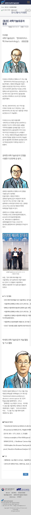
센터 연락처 (13, 492)
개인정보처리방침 (21, 492)
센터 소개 (8, 492)
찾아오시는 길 (12, 497)
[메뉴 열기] (28, 2)
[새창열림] (8, 490)
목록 (25, 474)
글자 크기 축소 (29, 10)
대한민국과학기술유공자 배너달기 (20, 495)
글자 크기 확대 (26, 10)
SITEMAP (19, 497)
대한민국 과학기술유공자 (10, 2)
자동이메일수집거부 (8, 495)
